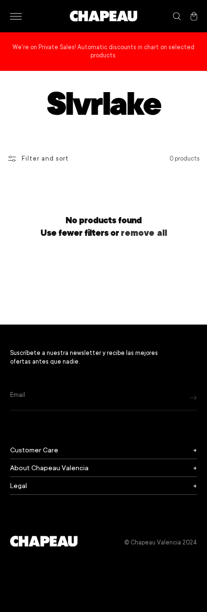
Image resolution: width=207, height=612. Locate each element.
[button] (15, 16)
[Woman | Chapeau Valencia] (103, 16)
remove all (144, 233)
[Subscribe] (193, 397)
